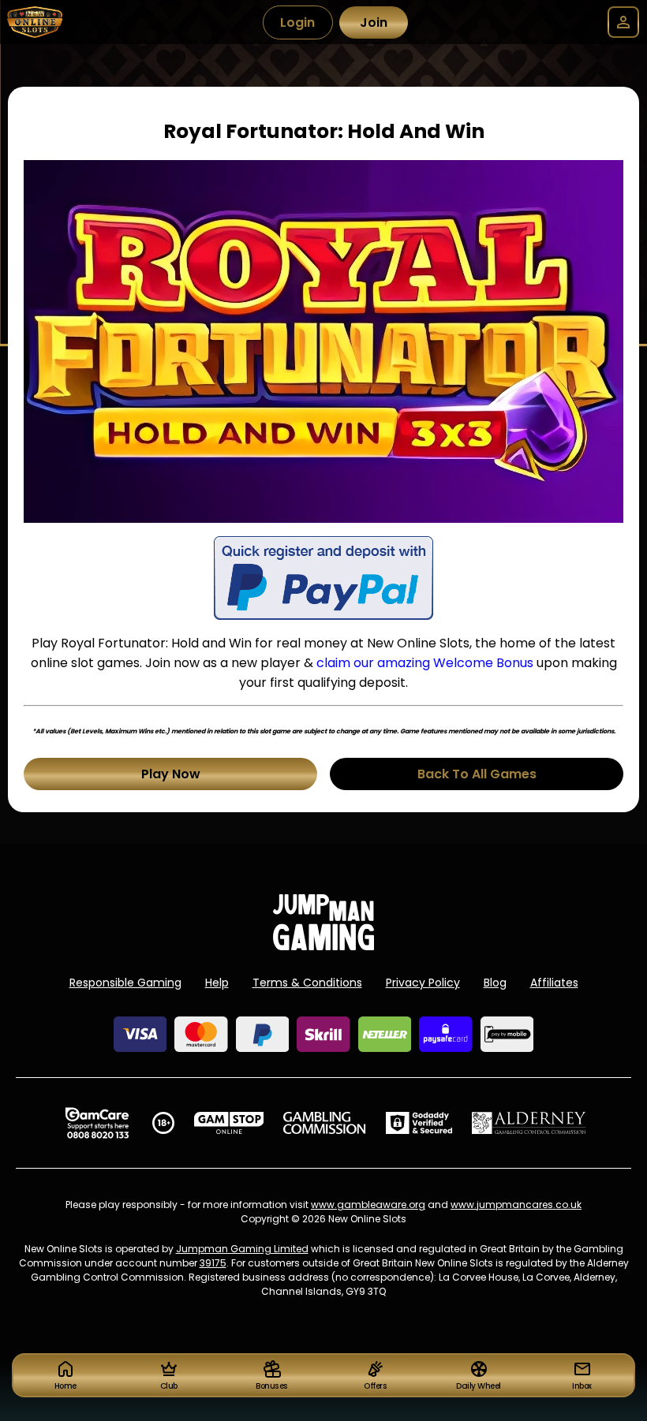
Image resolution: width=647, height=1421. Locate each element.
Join (373, 22)
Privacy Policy (423, 982)
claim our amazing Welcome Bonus (424, 663)
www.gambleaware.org (368, 1204)
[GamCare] (97, 1123)
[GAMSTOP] (229, 1123)
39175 (213, 1263)
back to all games (477, 774)
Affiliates (554, 982)
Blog (495, 982)
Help (217, 982)
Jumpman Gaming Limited (242, 1248)
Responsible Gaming (125, 982)
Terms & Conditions (307, 982)
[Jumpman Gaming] (323, 946)
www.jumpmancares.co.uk (516, 1204)
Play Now (170, 774)
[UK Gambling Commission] (324, 1123)
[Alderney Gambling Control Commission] (529, 1123)
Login (297, 22)
